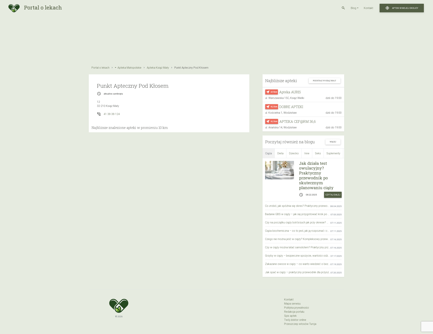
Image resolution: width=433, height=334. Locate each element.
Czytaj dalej (332, 194)
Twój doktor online (295, 319)
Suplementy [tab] (333, 153)
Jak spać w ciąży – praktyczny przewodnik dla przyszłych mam (298, 272)
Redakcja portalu (294, 311)
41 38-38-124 (112, 114)
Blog (353, 8)
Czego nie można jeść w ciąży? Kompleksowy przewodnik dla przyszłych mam (297, 239)
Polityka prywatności (296, 307)
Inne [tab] (306, 153)
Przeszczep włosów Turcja (300, 324)
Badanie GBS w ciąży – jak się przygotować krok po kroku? (298, 214)
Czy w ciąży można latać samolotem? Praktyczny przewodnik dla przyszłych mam (297, 247)
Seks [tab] (318, 153)
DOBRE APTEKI (291, 107)
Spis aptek (290, 315)
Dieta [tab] (280, 153)
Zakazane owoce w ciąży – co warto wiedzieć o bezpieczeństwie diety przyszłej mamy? (297, 264)
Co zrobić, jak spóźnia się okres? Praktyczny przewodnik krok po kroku (297, 205)
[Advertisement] (190, 40)
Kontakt (368, 8)
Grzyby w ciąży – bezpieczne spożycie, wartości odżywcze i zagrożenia (298, 255)
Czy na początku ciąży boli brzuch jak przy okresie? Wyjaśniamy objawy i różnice (297, 222)
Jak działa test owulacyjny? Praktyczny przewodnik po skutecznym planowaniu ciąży (316, 175)
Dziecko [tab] (294, 153)
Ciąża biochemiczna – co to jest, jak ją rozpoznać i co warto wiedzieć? (297, 230)
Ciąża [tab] (268, 153)
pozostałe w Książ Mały (324, 80)
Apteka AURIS (290, 92)
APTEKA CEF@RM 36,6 (297, 121)
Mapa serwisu (292, 303)
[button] (343, 8)
